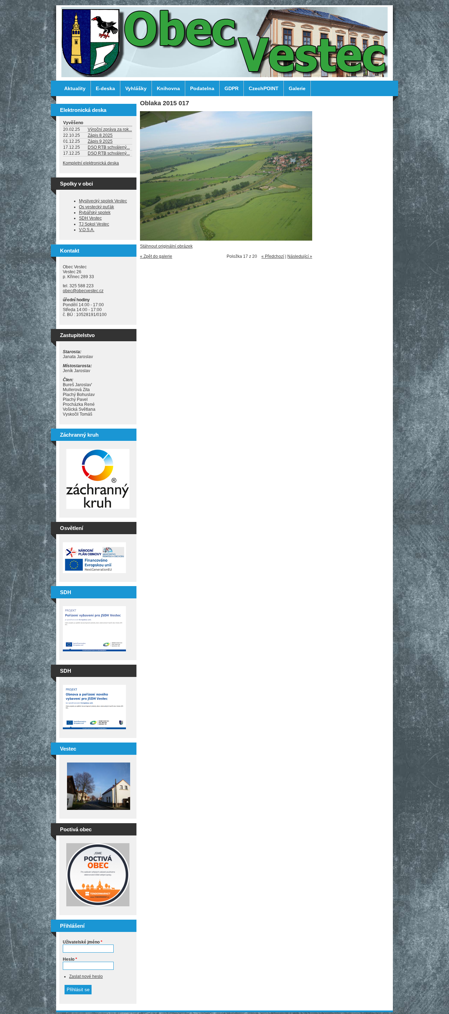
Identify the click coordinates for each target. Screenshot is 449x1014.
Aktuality (75, 88)
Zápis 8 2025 (100, 135)
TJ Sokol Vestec (94, 224)
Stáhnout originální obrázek (166, 246)
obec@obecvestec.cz (83, 290)
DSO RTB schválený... (109, 147)
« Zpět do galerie (156, 256)
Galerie (297, 88)
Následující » (299, 256)
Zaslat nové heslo (86, 976)
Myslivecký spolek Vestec (103, 201)
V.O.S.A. (86, 229)
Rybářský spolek (94, 212)
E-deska (105, 88)
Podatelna (202, 88)
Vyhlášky (136, 88)
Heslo (70, 959)
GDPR (231, 88)
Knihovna (168, 88)
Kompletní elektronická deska (91, 163)
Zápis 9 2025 (100, 141)
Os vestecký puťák (96, 206)
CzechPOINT (264, 88)
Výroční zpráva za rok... (110, 129)
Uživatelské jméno (82, 942)
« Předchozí (272, 256)
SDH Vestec (90, 218)
